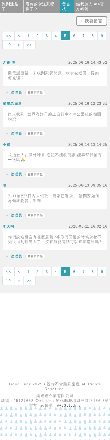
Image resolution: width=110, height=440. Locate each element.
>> (29, 45)
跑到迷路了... (10, 6)
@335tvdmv (69, 405)
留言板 (66, 6)
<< (8, 36)
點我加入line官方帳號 (90, 6)
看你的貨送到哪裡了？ (40, 6)
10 (8, 45)
